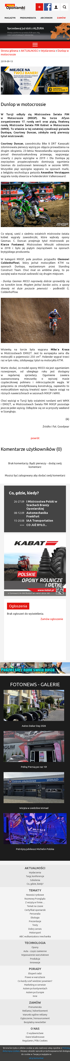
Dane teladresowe (35, 1037)
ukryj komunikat (36, 1058)
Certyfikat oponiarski (35, 910)
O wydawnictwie (35, 1033)
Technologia (35, 942)
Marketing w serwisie (35, 984)
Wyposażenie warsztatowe (35, 955)
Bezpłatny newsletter (35, 1022)
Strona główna (9, 50)
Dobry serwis (35, 929)
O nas (35, 1028)
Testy (35, 925)
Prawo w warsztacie (35, 977)
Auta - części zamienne (35, 951)
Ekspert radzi (35, 973)
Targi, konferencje (35, 876)
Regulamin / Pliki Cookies (35, 1040)
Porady (35, 968)
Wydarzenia (48, 50)
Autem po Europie (35, 992)
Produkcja (35, 958)
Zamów (61, 18)
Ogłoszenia (18, 606)
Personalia (35, 913)
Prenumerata (28, 18)
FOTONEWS (35, 684)
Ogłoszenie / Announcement (35, 1018)
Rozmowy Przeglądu (35, 898)
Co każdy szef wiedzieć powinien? (35, 981)
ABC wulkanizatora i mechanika (35, 936)
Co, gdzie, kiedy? (24, 493)
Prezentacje (35, 921)
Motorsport (35, 932)
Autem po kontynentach (35, 988)
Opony (35, 947)
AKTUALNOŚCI (29, 50)
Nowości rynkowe (35, 895)
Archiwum (46, 18)
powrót (35, 438)
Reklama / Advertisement (35, 1010)
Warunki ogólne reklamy (35, 1014)
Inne (35, 996)
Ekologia (35, 917)
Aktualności (35, 868)
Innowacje (35, 962)
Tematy (35, 890)
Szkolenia (35, 880)
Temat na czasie (35, 906)
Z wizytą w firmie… (35, 902)
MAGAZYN (10, 18)
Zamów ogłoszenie (52, 619)
